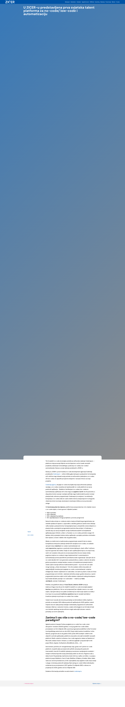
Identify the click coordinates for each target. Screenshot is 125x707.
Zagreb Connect (85, 2)
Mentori (113, 2)
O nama (118, 2)
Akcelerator (73, 2)
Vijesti (29, 531)
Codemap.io (56, 474)
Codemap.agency (51, 484)
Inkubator (79, 2)
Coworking (97, 2)
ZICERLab (92, 2)
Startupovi (67, 2)
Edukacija (102, 2)
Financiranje (108, 2)
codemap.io (78, 671)
